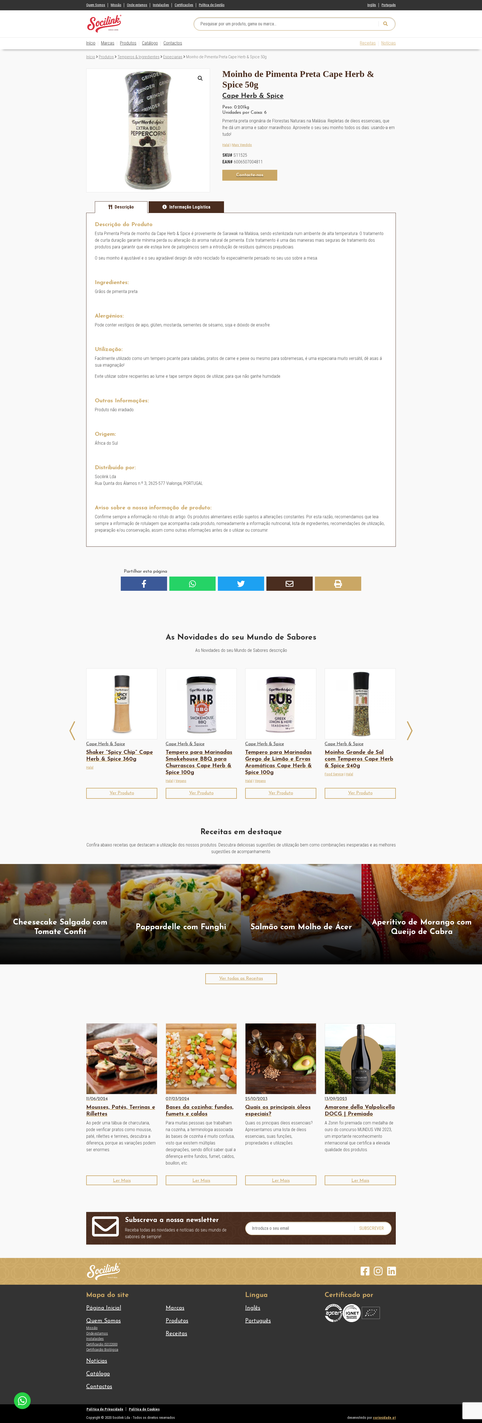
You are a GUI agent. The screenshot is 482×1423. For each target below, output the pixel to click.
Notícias (388, 43)
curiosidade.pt (384, 1417)
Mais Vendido (242, 145)
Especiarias (172, 56)
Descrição (124, 207)
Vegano (180, 781)
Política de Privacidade (104, 1409)
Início (90, 43)
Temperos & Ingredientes (139, 56)
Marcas (107, 43)
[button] (200, 78)
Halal (226, 145)
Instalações (161, 5)
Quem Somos (95, 5)
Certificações (184, 5)
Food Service (334, 774)
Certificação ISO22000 (101, 1344)
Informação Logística (189, 207)
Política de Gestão (212, 5)
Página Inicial (103, 1308)
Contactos (172, 43)
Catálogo (150, 43)
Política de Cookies (144, 1409)
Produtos (128, 43)
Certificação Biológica (102, 1349)
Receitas (368, 43)
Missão (116, 5)
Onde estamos (137, 5)
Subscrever (371, 1228)
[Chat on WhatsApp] (22, 1400)
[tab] (121, 207)
